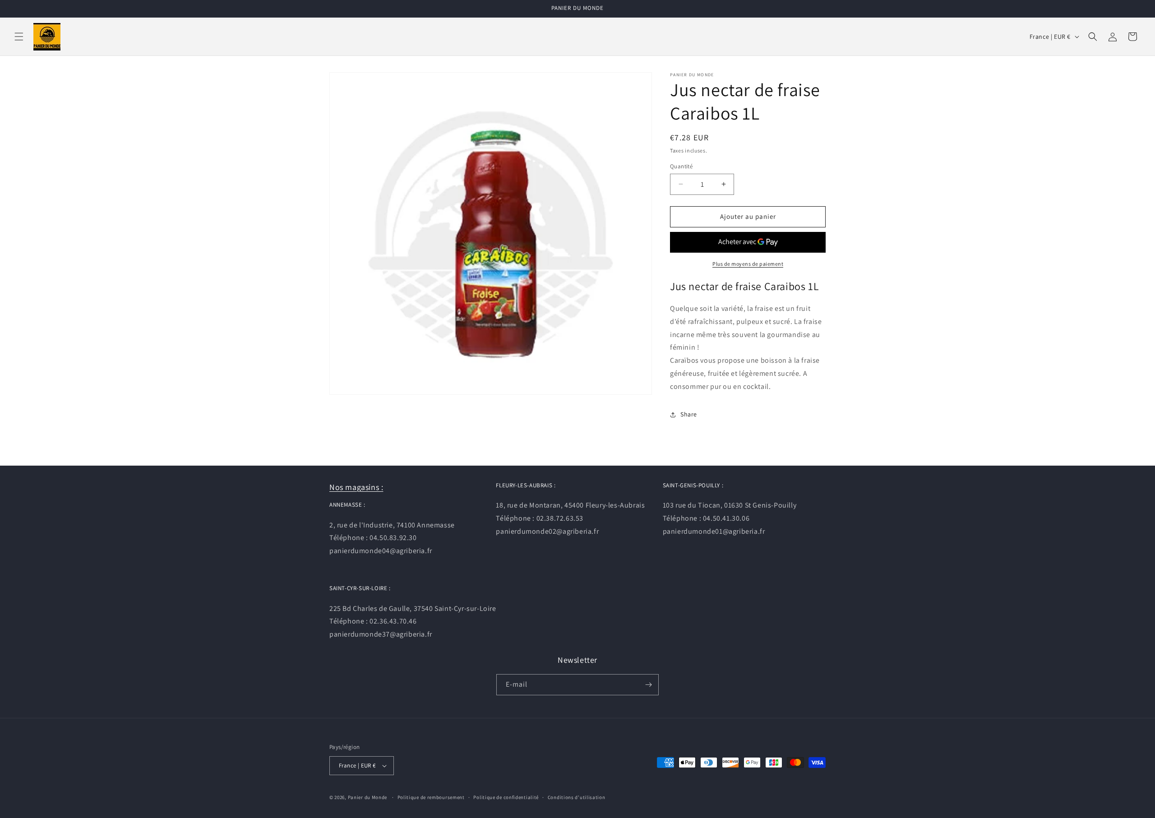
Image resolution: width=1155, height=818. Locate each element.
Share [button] (688, 414)
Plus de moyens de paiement (747, 263)
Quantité (681, 166)
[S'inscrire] (648, 684)
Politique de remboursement (431, 797)
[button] (19, 36)
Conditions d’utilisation (576, 797)
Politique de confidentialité (506, 797)
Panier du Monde (368, 797)
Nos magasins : (356, 487)
